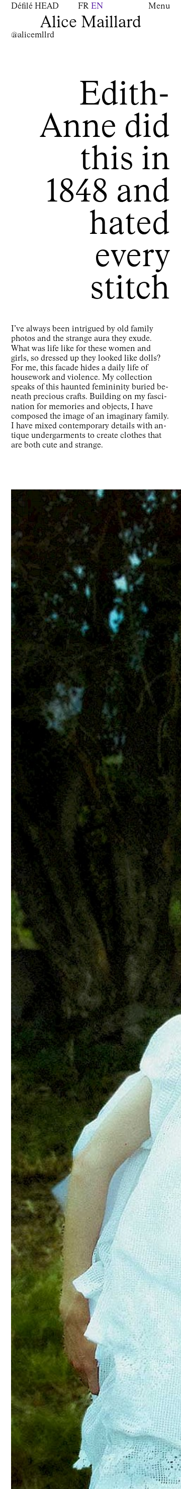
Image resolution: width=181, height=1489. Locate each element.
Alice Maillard (90, 23)
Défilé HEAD (35, 7)
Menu (159, 7)
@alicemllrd (32, 35)
